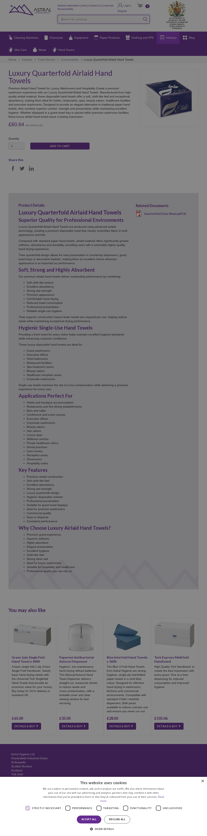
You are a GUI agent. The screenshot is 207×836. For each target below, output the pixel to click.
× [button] (202, 781)
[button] (103, 828)
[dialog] (103, 806)
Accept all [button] (89, 819)
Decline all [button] (117, 819)
